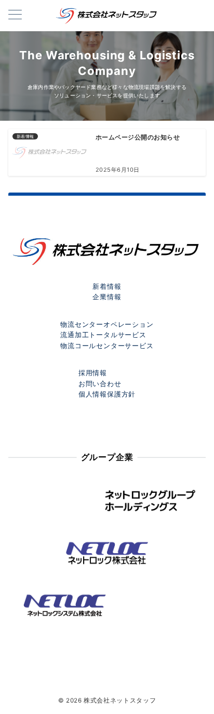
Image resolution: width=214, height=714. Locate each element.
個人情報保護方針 (107, 394)
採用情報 (92, 373)
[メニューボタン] (15, 15)
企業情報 (106, 297)
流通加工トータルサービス (103, 335)
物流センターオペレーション (106, 324)
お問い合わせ (100, 384)
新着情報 (106, 286)
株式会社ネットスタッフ (120, 700)
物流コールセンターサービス (106, 346)
